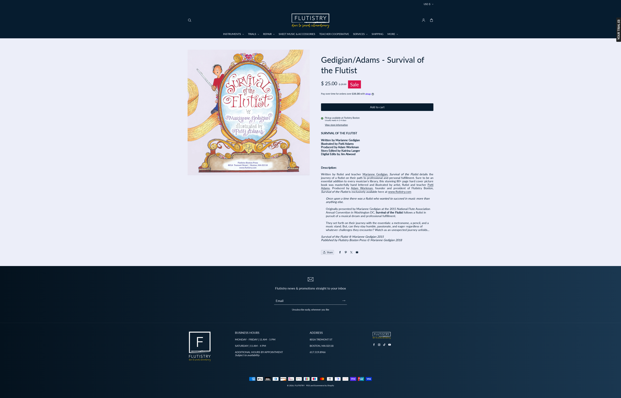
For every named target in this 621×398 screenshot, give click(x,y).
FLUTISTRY (300, 385)
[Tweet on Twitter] (351, 252)
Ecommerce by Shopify (324, 385)
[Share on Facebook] (340, 252)
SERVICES (359, 33)
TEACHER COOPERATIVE (334, 33)
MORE (391, 33)
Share (330, 252)
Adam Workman (362, 188)
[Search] (189, 20)
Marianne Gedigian (375, 174)
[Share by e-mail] (357, 252)
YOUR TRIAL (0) (618, 30)
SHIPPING (377, 33)
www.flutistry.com (399, 191)
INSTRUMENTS (232, 33)
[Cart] (431, 20)
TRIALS (252, 33)
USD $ (427, 4)
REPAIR (267, 33)
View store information (336, 125)
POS (308, 385)
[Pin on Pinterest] (346, 252)
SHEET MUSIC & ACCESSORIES (297, 33)
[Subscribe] (343, 301)
